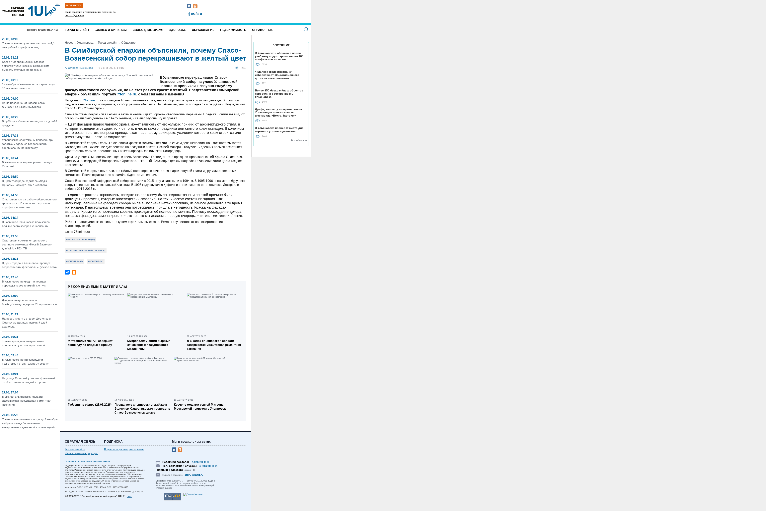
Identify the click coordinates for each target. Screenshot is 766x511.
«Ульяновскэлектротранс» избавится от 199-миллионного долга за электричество (277, 74)
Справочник (262, 29)
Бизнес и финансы (111, 29)
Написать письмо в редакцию (81, 453)
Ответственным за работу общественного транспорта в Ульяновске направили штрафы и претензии (29, 203)
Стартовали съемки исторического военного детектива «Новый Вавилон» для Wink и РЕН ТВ (27, 244)
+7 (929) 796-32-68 (200, 462)
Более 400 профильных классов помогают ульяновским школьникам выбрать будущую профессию (25, 65)
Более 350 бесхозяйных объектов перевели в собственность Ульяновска (279, 93)
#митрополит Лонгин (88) (80, 239)
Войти (196, 13)
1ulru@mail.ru (194, 474)
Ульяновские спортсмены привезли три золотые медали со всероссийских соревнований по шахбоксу (27, 143)
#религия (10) (95, 261)
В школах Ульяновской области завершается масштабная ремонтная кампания (26, 400)
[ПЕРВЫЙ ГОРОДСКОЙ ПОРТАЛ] (13, 11)
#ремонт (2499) (74, 261)
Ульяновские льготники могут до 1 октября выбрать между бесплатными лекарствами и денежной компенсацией (30, 423)
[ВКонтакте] (67, 272)
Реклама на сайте (75, 449)
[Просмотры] (238, 67)
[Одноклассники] (74, 272)
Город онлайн (77, 29)
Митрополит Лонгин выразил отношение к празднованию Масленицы (149, 344)
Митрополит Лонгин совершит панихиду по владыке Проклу (90, 342)
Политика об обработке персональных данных (87, 461)
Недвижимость (233, 29)
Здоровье (177, 29)
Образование (203, 29)
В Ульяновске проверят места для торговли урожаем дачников (279, 129)
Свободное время (148, 29)
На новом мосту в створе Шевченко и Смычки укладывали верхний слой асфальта (26, 322)
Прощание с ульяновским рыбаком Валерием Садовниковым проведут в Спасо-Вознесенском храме (142, 408)
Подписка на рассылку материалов (124, 449)
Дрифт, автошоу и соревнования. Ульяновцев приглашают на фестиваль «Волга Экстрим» (279, 112)
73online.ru (126, 94)
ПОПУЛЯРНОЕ (281, 45)
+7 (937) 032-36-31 (208, 466)
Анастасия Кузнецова (79, 67)
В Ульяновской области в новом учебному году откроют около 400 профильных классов (279, 56)
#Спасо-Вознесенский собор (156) (85, 250)
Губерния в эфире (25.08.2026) (90, 404)
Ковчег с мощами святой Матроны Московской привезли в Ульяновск (200, 406)
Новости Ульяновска (79, 42)
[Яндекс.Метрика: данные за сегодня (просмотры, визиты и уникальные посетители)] (193, 494)
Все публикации (299, 140)
